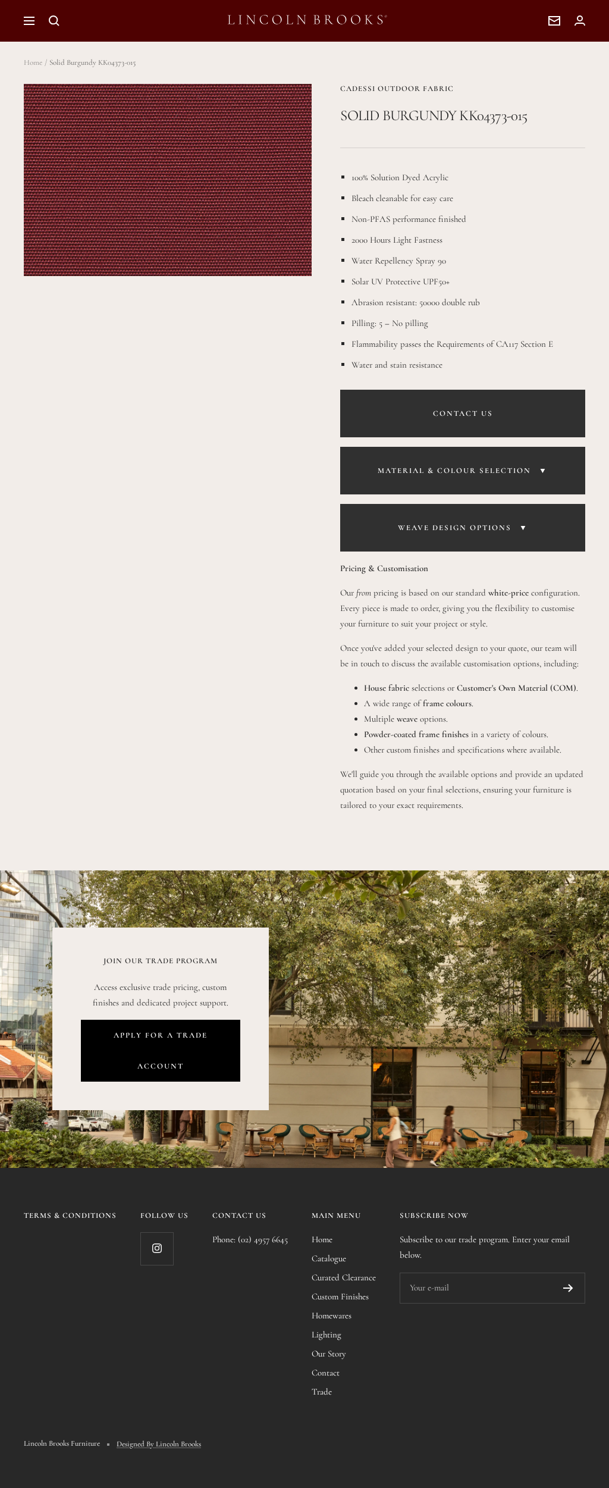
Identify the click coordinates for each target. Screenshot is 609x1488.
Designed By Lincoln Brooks (159, 1444)
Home (33, 62)
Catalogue (329, 1258)
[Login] (580, 20)
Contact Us (463, 413)
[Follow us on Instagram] (156, 1248)
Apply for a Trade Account (161, 1050)
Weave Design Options (463, 527)
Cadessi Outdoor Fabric (397, 88)
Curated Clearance (344, 1277)
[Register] (568, 1288)
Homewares (331, 1315)
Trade (322, 1391)
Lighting (326, 1334)
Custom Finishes (340, 1296)
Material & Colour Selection (463, 470)
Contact (326, 1372)
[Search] (54, 20)
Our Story (329, 1353)
